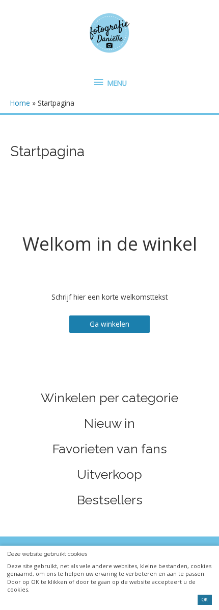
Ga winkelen (109, 324)
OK (205, 600)
